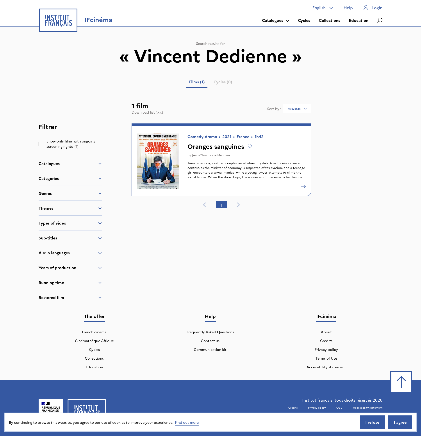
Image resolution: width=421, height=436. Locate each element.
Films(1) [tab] (197, 81)
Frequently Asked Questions (210, 331)
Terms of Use (326, 358)
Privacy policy (326, 349)
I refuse (372, 422)
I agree (400, 422)
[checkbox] (41, 144)
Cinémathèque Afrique (94, 340)
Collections (329, 20)
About (326, 331)
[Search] (379, 20)
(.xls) (147, 112)
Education (358, 20)
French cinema (94, 331)
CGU (339, 407)
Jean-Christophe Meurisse (211, 155)
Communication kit (210, 349)
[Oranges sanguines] (303, 186)
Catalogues (272, 20)
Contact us (210, 340)
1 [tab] (221, 205)
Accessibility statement (326, 366)
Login (377, 7)
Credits (326, 340)
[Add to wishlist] (250, 146)
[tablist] (210, 82)
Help (348, 7)
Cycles (304, 20)
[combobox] (322, 7)
